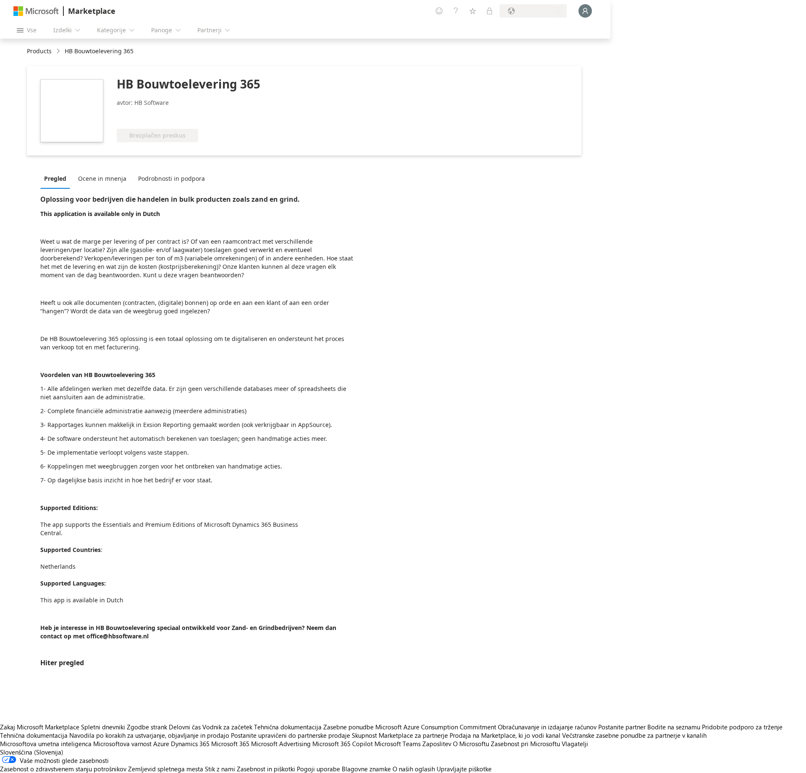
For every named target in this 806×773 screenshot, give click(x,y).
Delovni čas (185, 727)
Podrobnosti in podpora (171, 178)
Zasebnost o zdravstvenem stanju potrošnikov (63, 769)
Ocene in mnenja (102, 178)
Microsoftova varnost (122, 743)
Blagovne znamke (366, 769)
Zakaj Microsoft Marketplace (39, 727)
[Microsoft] (36, 11)
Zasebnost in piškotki (266, 769)
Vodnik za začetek (227, 727)
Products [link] (39, 51)
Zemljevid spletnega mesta (165, 769)
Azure (161, 743)
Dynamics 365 (190, 743)
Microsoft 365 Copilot (342, 743)
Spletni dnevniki (103, 727)
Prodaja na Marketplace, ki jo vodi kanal (505, 735)
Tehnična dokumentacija (288, 727)
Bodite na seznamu (673, 727)
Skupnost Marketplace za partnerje (400, 735)
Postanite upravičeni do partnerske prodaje (290, 735)
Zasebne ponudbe (348, 727)
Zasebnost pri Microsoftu (525, 743)
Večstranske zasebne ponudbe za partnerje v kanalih (634, 735)
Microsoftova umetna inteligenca (46, 743)
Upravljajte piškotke (464, 769)
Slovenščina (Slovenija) (31, 752)
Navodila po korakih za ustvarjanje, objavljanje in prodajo (149, 735)
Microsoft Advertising (281, 743)
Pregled (55, 178)
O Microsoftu (471, 743)
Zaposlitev (436, 743)
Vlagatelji (575, 743)
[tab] (57, 178)
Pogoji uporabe (318, 769)
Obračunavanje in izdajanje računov (547, 727)
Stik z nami (220, 769)
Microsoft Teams (397, 743)
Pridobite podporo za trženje (742, 727)
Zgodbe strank (147, 727)
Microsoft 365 (230, 743)
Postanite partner (622, 727)
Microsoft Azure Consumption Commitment (436, 727)
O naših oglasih (414, 769)
